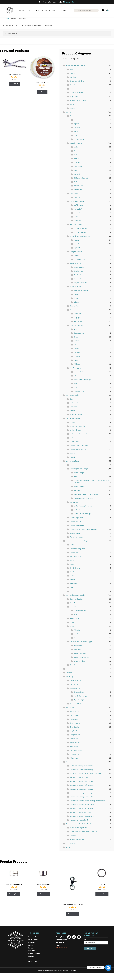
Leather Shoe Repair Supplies (75, 595)
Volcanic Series (79, 139)
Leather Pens (78, 510)
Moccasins (73, 407)
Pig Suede (77, 248)
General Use (74, 502)
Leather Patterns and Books (79, 445)
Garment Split (78, 321)
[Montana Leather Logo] (16, 940)
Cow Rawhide (78, 271)
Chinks (72, 545)
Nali (75, 345)
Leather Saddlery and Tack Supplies (77, 541)
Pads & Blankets (75, 556)
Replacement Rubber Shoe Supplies (81, 642)
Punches (31, 948)
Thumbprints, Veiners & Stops (84, 498)
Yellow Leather (75, 758)
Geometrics (78, 490)
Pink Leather (74, 739)
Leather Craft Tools (72, 461)
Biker (75, 155)
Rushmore (77, 182)
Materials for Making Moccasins (80, 812)
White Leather (74, 754)
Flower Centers (79, 487)
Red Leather (74, 746)
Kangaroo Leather (76, 224)
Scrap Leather (74, 306)
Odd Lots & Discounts (81, 178)
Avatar (76, 147)
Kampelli (77, 174)
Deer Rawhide (78, 275)
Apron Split (77, 314)
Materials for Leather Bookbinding (81, 770)
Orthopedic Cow (79, 259)
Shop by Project (71, 762)
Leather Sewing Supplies (78, 449)
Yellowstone (78, 190)
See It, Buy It (70, 677)
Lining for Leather (76, 252)
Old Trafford (78, 352)
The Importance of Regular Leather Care (79, 824)
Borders (76, 476)
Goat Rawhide (78, 279)
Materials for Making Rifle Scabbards (82, 816)
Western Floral (78, 186)
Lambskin (77, 244)
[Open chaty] (108, 968)
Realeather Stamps (76, 537)
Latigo (76, 298)
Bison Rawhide (79, 267)
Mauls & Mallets (75, 533)
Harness (76, 294)
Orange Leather (75, 735)
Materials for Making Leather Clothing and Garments (87, 801)
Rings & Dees (74, 85)
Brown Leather (75, 723)
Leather (68, 112)
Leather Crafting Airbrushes (83, 506)
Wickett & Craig (79, 391)
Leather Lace (74, 442)
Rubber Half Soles (80, 653)
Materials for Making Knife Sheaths (81, 785)
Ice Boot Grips (74, 618)
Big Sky (76, 124)
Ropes (72, 564)
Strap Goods (74, 583)
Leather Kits (74, 438)
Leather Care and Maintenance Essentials (83, 832)
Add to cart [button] (14, 84)
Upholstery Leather (76, 325)
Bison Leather (74, 116)
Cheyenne (77, 162)
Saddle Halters (75, 572)
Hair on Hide (74, 684)
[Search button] (76, 10)
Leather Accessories (72, 395)
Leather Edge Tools (76, 518)
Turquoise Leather (76, 750)
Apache (76, 120)
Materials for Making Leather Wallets (82, 808)
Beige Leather (74, 711)
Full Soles (77, 630)
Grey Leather (74, 731)
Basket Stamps (79, 473)
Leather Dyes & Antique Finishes (80, 434)
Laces (72, 622)
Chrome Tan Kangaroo (81, 228)
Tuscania (77, 356)
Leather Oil (73, 835)
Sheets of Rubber (79, 661)
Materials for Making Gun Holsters (81, 781)
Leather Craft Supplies (73, 418)
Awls (71, 465)
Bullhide (76, 159)
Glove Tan (77, 128)
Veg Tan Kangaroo (80, 232)
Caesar (76, 337)
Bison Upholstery (79, 333)
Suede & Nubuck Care (77, 839)
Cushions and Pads (80, 611)
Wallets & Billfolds (76, 414)
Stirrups (72, 411)
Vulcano (76, 360)
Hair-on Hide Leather (77, 201)
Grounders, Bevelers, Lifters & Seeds (86, 494)
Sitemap (73, 970)
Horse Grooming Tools (77, 549)
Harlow (76, 341)
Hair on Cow (78, 213)
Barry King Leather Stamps (79, 469)
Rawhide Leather (75, 263)
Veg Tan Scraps (79, 700)
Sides (75, 638)
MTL (75, 376)
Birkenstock (78, 646)
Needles (72, 453)
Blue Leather (74, 719)
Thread (72, 457)
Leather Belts (74, 403)
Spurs (72, 576)
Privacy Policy (61, 937)
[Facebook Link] (69, 937)
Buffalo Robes (78, 205)
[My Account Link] (103, 10)
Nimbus (76, 348)
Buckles (72, 73)
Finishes (72, 422)
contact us (60, 947)
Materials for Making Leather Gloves (82, 804)
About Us (59, 945)
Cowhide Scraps (79, 692)
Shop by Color (70, 707)
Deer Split (77, 197)
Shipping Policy (69, 2)
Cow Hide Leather (76, 143)
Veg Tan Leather (75, 368)
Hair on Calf (78, 209)
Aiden (75, 329)
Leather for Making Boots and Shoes (82, 766)
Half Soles (77, 634)
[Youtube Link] (79, 937)
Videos (68, 847)
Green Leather (74, 727)
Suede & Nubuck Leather (78, 310)
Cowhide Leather (75, 680)
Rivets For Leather (76, 89)
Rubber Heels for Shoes (81, 657)
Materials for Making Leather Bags (81, 793)
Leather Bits (74, 552)
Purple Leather (75, 742)
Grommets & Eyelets (77, 81)
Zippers (72, 108)
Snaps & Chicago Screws (78, 100)
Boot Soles (77, 649)
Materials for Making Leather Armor (82, 789)
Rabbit (76, 217)
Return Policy (60, 942)
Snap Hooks (74, 96)
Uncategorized (71, 843)
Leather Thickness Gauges (82, 514)
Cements (31, 951)
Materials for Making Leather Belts (81, 797)
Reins (72, 560)
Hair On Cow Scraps (80, 696)
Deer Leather (74, 193)
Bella (75, 151)
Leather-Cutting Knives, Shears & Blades (83, 529)
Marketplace (70, 669)
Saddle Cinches (75, 568)
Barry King (31, 942)
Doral (75, 170)
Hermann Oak (78, 372)
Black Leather (74, 715)
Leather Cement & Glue (77, 426)
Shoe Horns (74, 665)
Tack (71, 587)
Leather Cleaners (75, 430)
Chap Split (77, 318)
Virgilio (76, 387)
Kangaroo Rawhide (80, 283)
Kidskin (76, 240)
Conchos (73, 77)
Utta (75, 135)
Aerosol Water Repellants (78, 828)
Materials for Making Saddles (79, 820)
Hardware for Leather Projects (76, 65)
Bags (71, 399)
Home (7, 19)
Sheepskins (77, 221)
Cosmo (76, 255)
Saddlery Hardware (76, 93)
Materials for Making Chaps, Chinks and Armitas (85, 773)
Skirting (76, 302)
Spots (72, 104)
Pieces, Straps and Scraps (82, 380)
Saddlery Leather (75, 287)
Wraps (72, 591)
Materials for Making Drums (79, 777)
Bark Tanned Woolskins (81, 290)
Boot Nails (73, 603)
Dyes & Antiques (34, 953)
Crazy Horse (78, 166)
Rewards (69, 673)
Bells (71, 69)
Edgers (30, 945)
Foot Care (73, 607)
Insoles (76, 614)
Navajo (76, 131)
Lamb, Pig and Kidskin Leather (80, 236)
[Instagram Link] (74, 937)
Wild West (77, 364)
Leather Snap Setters (77, 525)
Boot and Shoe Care (76, 599)
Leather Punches (75, 521)
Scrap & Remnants (76, 688)
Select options (13, 894)
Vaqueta (76, 383)
